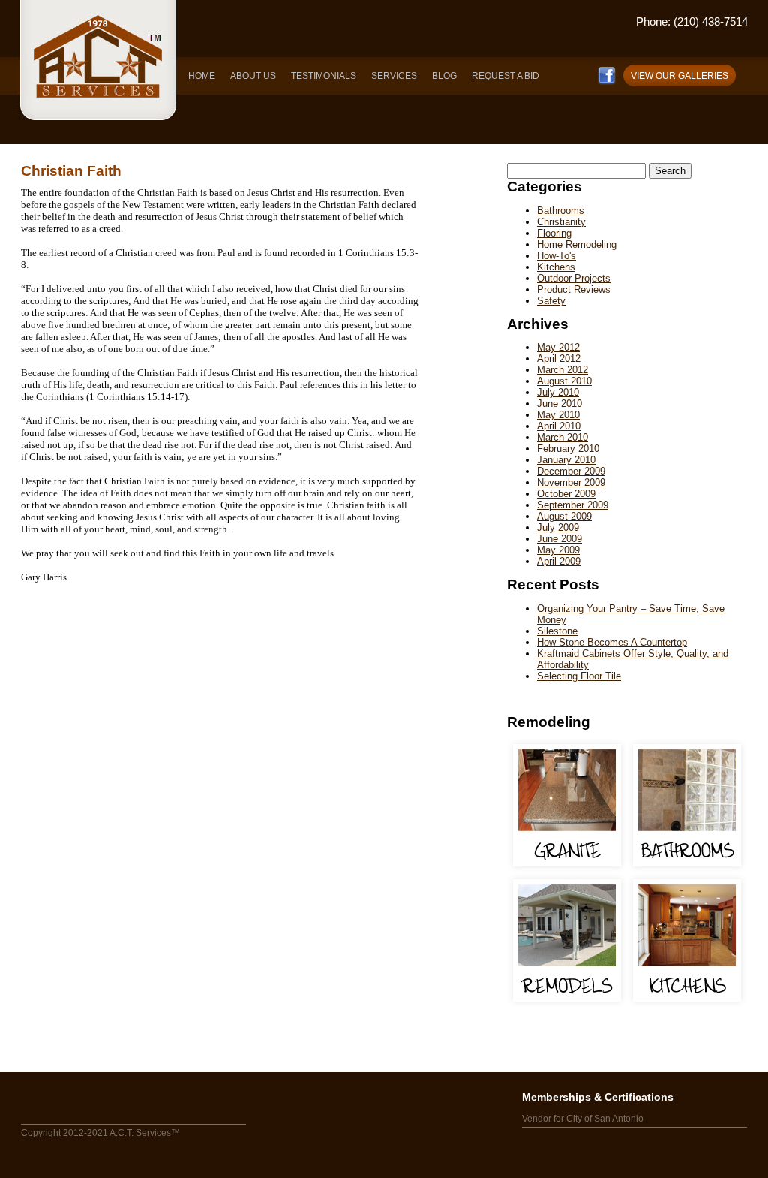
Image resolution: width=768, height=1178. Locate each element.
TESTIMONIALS (323, 76)
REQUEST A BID (505, 76)
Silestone (557, 631)
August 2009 (564, 516)
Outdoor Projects (573, 278)
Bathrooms (560, 210)
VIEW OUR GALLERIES (679, 76)
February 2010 (568, 448)
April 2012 (558, 358)
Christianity (561, 221)
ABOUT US (253, 76)
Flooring (554, 233)
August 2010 (564, 381)
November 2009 (571, 482)
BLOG (444, 76)
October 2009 (566, 493)
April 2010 (558, 426)
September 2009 (572, 505)
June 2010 (559, 403)
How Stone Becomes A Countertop (612, 642)
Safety (551, 300)
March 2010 (562, 437)
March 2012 (562, 369)
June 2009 (559, 538)
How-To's (556, 255)
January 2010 (566, 459)
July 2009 (558, 527)
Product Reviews (573, 289)
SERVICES (394, 76)
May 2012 (558, 347)
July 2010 (558, 392)
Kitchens (556, 267)
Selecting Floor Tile (579, 676)
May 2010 (558, 414)
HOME (201, 76)
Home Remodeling (576, 244)
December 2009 (571, 471)
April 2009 (558, 561)
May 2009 (558, 550)
